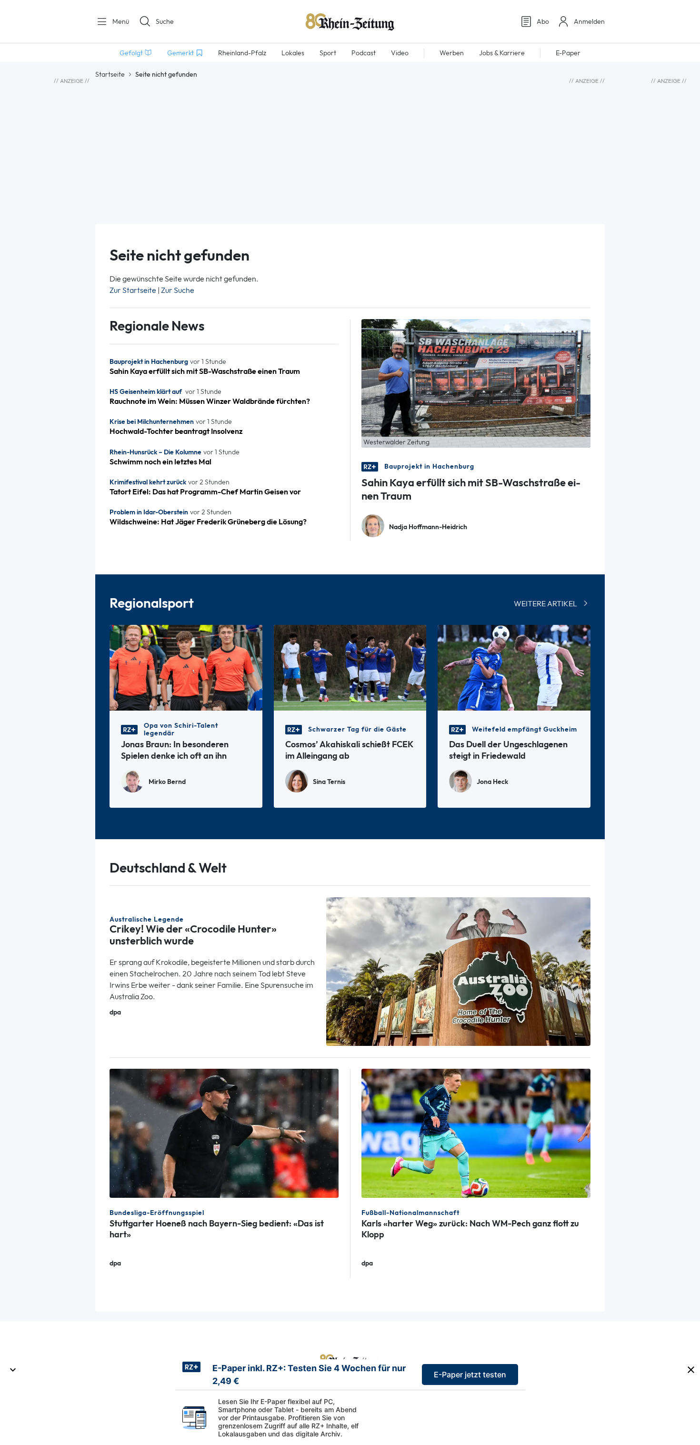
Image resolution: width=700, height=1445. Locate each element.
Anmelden (589, 21)
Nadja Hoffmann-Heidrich (428, 527)
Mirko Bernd (167, 781)
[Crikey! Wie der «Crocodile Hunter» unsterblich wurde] (458, 971)
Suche (165, 21)
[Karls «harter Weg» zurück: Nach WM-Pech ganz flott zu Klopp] (475, 1132)
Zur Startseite (133, 290)
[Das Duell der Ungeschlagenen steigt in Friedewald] (514, 667)
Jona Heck (492, 781)
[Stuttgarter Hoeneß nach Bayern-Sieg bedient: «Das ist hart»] (224, 1132)
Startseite (110, 74)
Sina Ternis (329, 781)
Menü (119, 21)
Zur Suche (177, 290)
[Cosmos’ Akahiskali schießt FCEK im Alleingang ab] (350, 667)
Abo (543, 21)
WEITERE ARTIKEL (545, 604)
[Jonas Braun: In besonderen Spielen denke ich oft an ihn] (186, 667)
